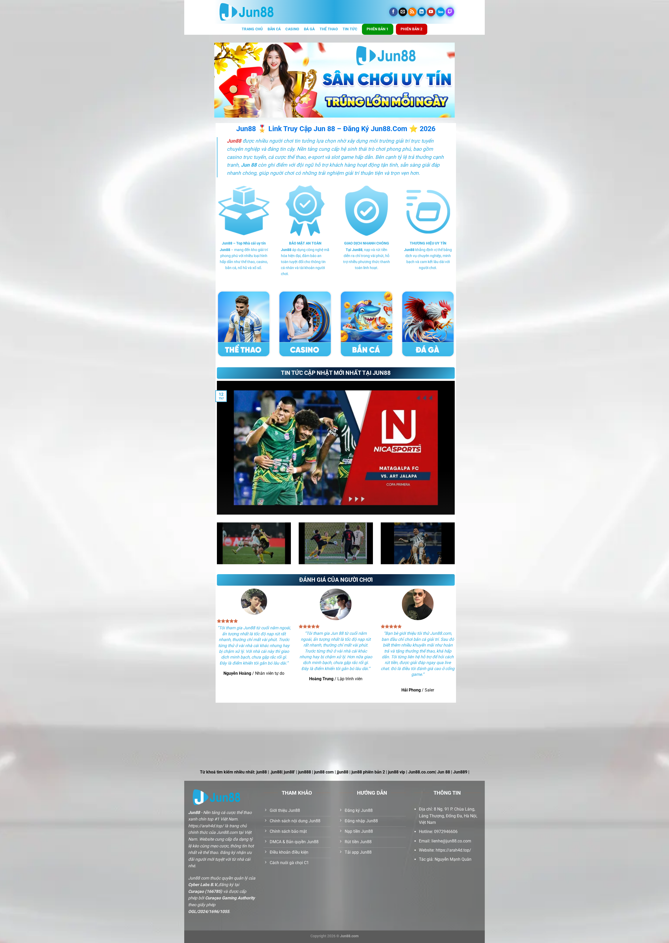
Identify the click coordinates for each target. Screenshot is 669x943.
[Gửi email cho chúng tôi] (403, 12)
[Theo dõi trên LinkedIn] (421, 12)
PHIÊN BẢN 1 (377, 29)
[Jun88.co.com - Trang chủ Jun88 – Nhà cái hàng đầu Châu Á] (246, 12)
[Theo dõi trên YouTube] (431, 12)
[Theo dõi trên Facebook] (393, 12)
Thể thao (329, 29)
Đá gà (309, 29)
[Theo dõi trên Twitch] (450, 12)
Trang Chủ (252, 29)
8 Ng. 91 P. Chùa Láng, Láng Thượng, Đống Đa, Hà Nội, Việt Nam (448, 816)
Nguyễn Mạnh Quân (453, 859)
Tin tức (350, 29)
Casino (292, 29)
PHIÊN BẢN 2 (411, 29)
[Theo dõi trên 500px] (440, 12)
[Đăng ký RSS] (412, 12)
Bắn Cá (274, 29)
